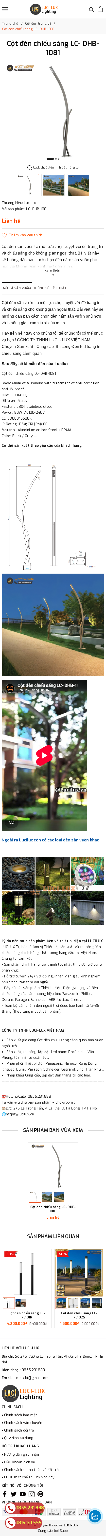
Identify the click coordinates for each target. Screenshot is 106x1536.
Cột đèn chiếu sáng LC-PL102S (79, 1315)
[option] (53, 112)
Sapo (64, 1531)
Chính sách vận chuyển (23, 1422)
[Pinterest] (40, 1494)
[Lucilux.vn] (44, 9)
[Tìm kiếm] (91, 9)
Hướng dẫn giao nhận (21, 1454)
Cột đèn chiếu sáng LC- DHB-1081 (53, 1209)
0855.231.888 (33, 1370)
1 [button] (50, 159)
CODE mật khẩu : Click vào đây (29, 1477)
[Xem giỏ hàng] (100, 9)
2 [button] (56, 159)
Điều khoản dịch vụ (19, 1462)
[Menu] (5, 9)
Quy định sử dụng (18, 1438)
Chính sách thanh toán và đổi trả (31, 1470)
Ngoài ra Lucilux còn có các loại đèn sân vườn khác (51, 840)
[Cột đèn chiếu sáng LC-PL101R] (27, 1273)
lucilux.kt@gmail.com (31, 1378)
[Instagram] (32, 1494)
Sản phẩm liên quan (53, 1236)
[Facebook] (5, 1494)
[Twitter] (14, 1494)
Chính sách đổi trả (19, 1430)
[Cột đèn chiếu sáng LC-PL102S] (79, 1273)
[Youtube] (23, 1494)
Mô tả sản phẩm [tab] (17, 288)
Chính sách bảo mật (20, 1415)
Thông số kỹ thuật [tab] (50, 288)
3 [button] (58, 159)
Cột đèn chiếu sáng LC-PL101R (26, 1315)
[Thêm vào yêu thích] (22, 235)
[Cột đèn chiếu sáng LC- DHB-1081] (53, 1166)
